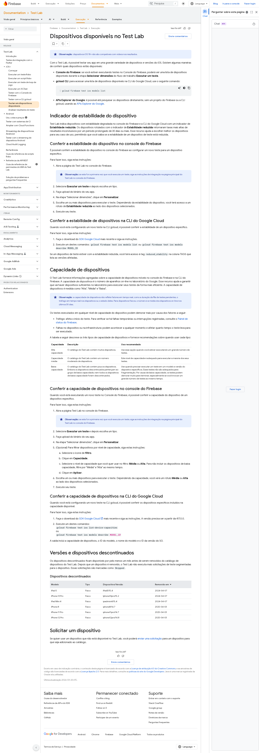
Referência (101, 19)
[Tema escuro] (184, 88)
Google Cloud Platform (130, 734)
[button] (18, 52)
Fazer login (249, 3)
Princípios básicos (29, 19)
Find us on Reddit (104, 703)
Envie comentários (178, 36)
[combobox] (163, 3)
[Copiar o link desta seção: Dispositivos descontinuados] (94, 576)
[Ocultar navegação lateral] (36, 748)
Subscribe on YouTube (106, 712)
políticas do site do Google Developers (146, 671)
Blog (215, 3)
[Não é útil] (189, 28)
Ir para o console (231, 3)
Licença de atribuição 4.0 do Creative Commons (153, 668)
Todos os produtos (155, 734)
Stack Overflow (156, 703)
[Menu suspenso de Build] (39, 3)
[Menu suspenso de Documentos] (108, 3)
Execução (50, 3)
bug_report (247, 12)
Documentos (97, 3)
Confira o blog (103, 698)
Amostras (48, 708)
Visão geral (9, 19)
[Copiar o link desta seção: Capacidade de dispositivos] (113, 270)
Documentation (15, 13)
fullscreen (251, 12)
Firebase (54, 28)
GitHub (47, 717)
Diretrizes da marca (158, 717)
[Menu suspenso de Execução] (59, 3)
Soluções (70, 3)
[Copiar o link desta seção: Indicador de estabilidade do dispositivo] (139, 116)
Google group (155, 708)
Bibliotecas (49, 712)
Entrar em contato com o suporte (164, 698)
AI (50, 19)
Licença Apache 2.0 (90, 671)
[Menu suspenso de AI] (54, 19)
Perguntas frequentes (159, 722)
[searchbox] (20, 29)
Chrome (95, 734)
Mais (116, 3)
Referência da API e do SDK (57, 703)
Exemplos (117, 19)
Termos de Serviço (52, 747)
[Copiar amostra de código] (189, 88)
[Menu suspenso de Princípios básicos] (42, 19)
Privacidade (69, 747)
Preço (83, 3)
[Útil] (184, 28)
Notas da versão (156, 712)
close (256, 12)
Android (81, 734)
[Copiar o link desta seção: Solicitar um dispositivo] (103, 631)
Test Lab (36, 13)
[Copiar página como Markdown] (63, 43)
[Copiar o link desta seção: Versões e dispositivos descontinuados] (137, 553)
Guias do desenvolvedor (55, 698)
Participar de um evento (107, 717)
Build (33, 3)
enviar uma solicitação (150, 638)
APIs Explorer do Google (90, 103)
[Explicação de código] (179, 88)
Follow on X (101, 708)
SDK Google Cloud (89, 239)
